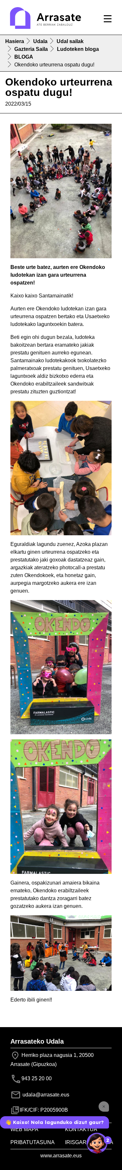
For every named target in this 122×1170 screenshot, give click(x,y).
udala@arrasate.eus (45, 1094)
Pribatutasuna (32, 1142)
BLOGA (23, 57)
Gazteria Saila (31, 49)
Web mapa (24, 1129)
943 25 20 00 (36, 1079)
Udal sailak (70, 41)
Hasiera (14, 41)
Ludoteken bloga (78, 49)
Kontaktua (81, 1129)
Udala (40, 41)
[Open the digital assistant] (97, 1143)
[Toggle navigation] (108, 18)
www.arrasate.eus (61, 1155)
